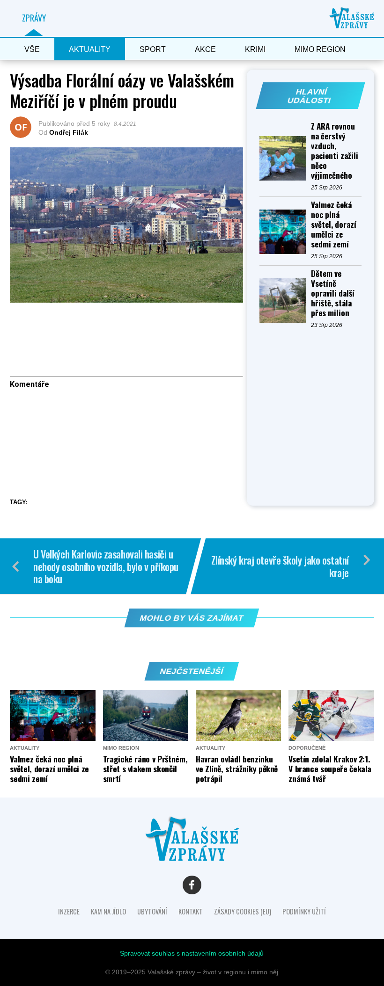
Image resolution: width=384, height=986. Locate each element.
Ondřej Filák (68, 132)
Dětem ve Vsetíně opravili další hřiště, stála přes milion (332, 293)
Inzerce (69, 911)
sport (153, 49)
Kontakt (190, 911)
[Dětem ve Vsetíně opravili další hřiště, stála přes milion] (285, 300)
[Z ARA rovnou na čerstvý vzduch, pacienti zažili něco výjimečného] (285, 158)
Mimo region (320, 49)
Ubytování (152, 911)
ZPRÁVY (34, 18)
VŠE (32, 49)
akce (205, 49)
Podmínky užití (304, 911)
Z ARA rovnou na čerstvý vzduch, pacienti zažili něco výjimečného (334, 150)
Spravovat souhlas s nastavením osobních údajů (192, 953)
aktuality (90, 49)
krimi (255, 49)
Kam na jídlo (108, 911)
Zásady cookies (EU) (242, 911)
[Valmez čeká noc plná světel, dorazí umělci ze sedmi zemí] (285, 231)
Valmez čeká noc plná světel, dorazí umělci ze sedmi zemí (333, 224)
